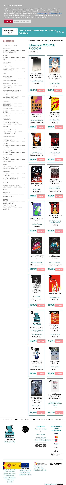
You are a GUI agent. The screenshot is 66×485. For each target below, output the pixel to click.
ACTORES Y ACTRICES (10, 45)
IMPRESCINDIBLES (9, 137)
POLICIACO (6, 193)
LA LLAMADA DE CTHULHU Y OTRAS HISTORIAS (55, 181)
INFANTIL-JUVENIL (9, 140)
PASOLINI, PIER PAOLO (10, 179)
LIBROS (22, 30)
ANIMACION (7, 56)
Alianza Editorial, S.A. (36, 155)
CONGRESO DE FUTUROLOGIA (36, 148)
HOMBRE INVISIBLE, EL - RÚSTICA (37, 290)
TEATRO (5, 200)
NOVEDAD (6, 175)
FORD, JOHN (7, 119)
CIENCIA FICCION (8, 70)
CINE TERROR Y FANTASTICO (12, 91)
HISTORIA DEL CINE (9, 130)
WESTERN (6, 209)
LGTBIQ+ (6, 147)
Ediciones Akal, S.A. (55, 191)
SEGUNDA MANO (8, 196)
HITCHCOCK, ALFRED (9, 133)
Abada (55, 408)
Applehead (36, 408)
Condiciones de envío (54, 419)
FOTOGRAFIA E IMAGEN (10, 123)
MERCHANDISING (35, 30)
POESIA (5, 189)
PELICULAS (6, 182)
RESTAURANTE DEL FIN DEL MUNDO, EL (37, 256)
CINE (4, 73)
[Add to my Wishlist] (32, 58)
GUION (5, 126)
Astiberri (55, 225)
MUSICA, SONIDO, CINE (10, 168)
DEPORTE (6, 101)
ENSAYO (5, 112)
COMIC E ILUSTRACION (10, 98)
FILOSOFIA (6, 116)
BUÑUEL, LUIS (7, 66)
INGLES (5, 144)
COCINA (5, 94)
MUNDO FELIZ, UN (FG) (36, 219)
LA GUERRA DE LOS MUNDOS (55, 216)
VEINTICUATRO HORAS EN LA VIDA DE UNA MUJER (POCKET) (55, 77)
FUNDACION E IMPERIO (55, 362)
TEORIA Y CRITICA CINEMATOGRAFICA (9, 205)
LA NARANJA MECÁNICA (36, 115)
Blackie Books (36, 337)
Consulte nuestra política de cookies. (49, 13)
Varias (55, 155)
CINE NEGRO (7, 87)
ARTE (4, 59)
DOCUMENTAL (7, 108)
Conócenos (7, 419)
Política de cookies (38, 419)
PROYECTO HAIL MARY (36, 184)
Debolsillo (37, 83)
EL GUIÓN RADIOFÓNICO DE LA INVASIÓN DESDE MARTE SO (55, 396)
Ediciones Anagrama (36, 265)
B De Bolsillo (37, 192)
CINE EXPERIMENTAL (9, 80)
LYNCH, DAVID (7, 154)
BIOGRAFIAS (7, 63)
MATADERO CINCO (36, 328)
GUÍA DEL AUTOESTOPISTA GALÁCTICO (55, 256)
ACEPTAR (8, 21)
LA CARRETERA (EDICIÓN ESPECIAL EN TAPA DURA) (37, 75)
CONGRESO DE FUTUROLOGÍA (36, 362)
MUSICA (5, 165)
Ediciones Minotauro (36, 123)
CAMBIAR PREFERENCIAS (21, 21)
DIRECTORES (7, 105)
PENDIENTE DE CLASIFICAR (11, 186)
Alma (55, 86)
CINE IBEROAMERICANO (11, 84)
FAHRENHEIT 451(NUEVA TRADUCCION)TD (55, 114)
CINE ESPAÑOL (8, 77)
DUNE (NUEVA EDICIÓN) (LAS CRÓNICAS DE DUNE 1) (55, 328)
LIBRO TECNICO (8, 151)
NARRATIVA (6, 172)
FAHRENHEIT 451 (55, 293)
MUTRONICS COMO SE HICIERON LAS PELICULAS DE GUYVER (37, 399)
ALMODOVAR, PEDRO (10, 52)
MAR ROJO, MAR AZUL (55, 148)
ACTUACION (7, 49)
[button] (57, 32)
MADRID (6, 158)
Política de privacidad (21, 419)
